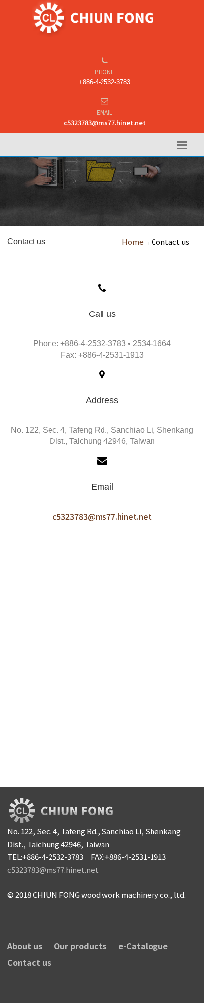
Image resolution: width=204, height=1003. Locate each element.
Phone (104, 71)
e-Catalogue (143, 946)
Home (133, 241)
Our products (80, 946)
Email (104, 112)
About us (24, 946)
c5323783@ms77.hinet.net (105, 122)
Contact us (29, 962)
